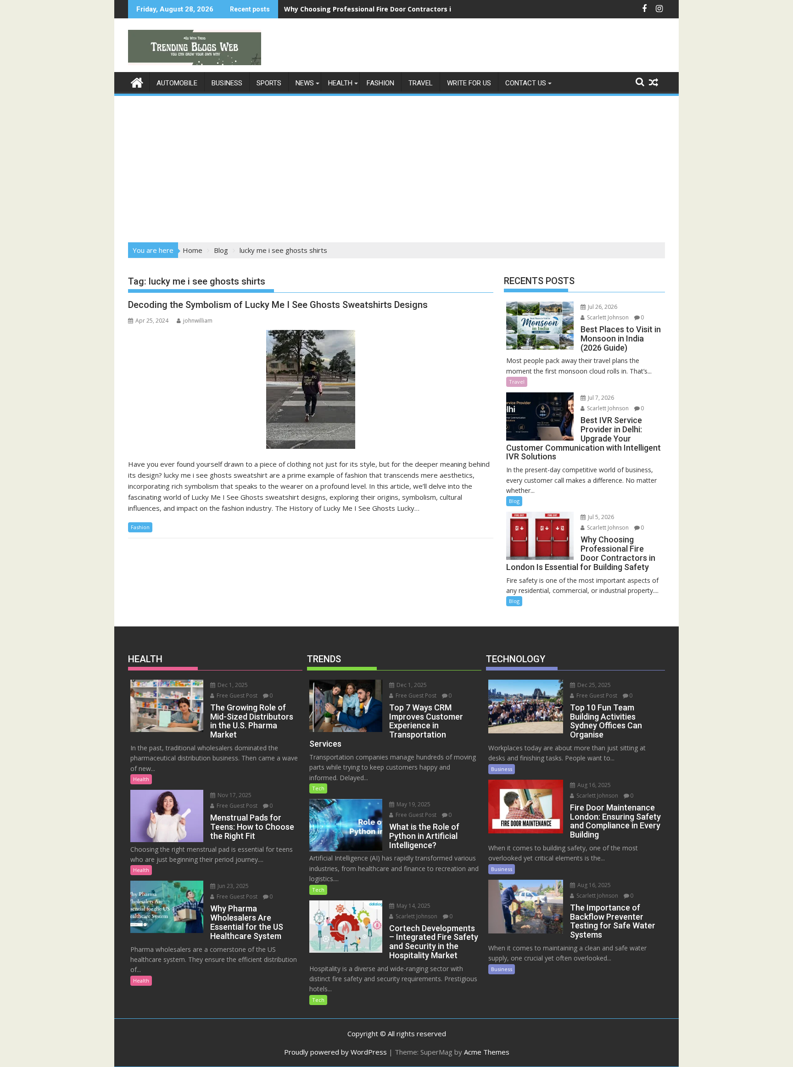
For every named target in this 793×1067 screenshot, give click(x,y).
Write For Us (469, 83)
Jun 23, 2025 (232, 886)
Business (227, 83)
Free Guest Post (236, 695)
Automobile (176, 83)
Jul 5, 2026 (600, 517)
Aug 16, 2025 (593, 785)
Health (340, 83)
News (305, 83)
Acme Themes (486, 1051)
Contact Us (525, 83)
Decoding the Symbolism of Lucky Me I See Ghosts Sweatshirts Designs (278, 304)
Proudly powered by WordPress (335, 1051)
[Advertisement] (396, 166)
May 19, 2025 (412, 804)
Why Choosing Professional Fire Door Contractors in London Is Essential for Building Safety (434, 9)
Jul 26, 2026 (601, 307)
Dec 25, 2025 (593, 685)
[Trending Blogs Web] (137, 81)
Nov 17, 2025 (233, 795)
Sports (269, 83)
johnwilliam (197, 320)
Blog (514, 500)
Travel (420, 83)
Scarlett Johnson (607, 317)
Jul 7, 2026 (600, 398)
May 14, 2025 (412, 906)
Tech (318, 788)
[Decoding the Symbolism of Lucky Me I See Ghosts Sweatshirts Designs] (310, 389)
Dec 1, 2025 (232, 685)
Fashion (380, 83)
